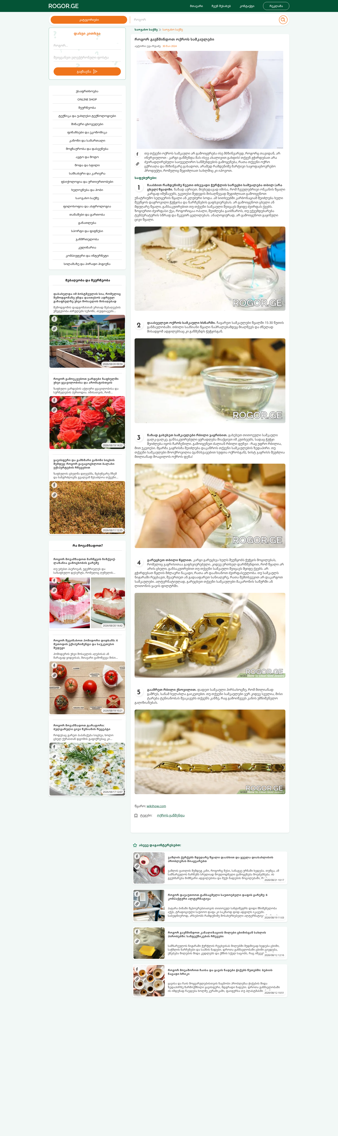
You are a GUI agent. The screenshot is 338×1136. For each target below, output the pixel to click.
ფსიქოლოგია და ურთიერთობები (87, 181)
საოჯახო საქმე (87, 198)
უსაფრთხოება (87, 91)
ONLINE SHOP (87, 99)
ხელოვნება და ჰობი (87, 190)
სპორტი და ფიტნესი (87, 231)
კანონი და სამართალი (87, 140)
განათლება (87, 223)
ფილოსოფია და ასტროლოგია (87, 206)
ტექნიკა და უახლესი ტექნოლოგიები (87, 116)
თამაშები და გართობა (87, 214)
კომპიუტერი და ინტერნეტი (87, 255)
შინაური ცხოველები (87, 124)
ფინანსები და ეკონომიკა (87, 132)
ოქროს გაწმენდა (171, 815)
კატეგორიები (89, 20)
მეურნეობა (87, 107)
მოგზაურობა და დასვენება (87, 149)
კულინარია (87, 247)
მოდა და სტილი (87, 165)
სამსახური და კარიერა (87, 173)
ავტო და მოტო (87, 157)
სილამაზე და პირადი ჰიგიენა (87, 264)
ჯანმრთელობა (87, 239)
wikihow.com (156, 806)
